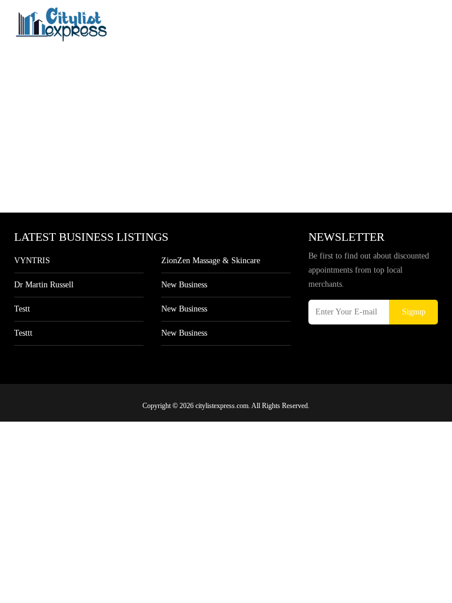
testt (22, 308)
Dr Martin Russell (44, 284)
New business (184, 284)
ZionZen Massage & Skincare (210, 260)
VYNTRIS (32, 260)
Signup (414, 311)
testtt (23, 333)
